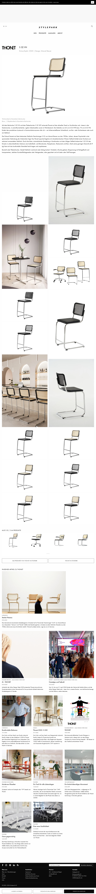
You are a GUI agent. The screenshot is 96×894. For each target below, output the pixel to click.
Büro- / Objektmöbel (8, 121)
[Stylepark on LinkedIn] (14, 865)
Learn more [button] (56, 2)
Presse (3, 878)
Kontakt (4, 876)
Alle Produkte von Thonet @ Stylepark (24, 561)
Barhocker (22, 119)
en (6, 26)
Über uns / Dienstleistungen (9, 872)
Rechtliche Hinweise (30, 874)
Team (3, 874)
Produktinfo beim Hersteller (48, 891)
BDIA (50, 876)
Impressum (28, 872)
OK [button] (92, 2)
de (4, 26)
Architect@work (53, 874)
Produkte (42, 33)
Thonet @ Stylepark (71, 561)
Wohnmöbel (6, 119)
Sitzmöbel (14, 119)
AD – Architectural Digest (55, 872)
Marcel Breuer (46, 51)
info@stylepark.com (77, 877)
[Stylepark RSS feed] (18, 865)
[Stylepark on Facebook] (2, 865)
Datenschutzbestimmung (31, 878)
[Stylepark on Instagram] (6, 865)
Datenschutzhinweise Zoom (32, 876)
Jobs (3, 880)
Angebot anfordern (16, 891)
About (60, 33)
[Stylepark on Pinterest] (10, 865)
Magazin (51, 33)
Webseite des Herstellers (79, 891)
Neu (35, 33)
